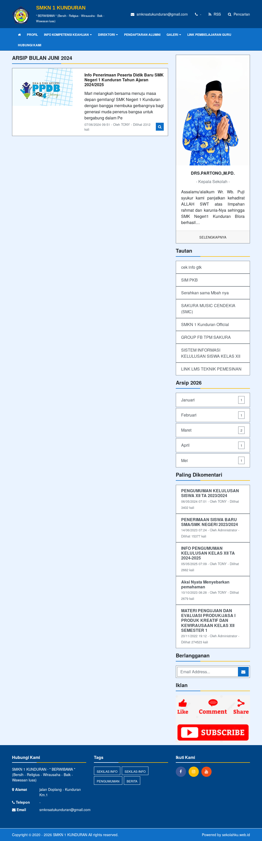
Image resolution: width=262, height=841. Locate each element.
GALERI (172, 34)
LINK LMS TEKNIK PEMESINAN (211, 369)
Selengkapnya (212, 237)
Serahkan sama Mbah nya (205, 293)
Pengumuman (108, 781)
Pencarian (241, 14)
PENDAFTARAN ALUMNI (142, 34)
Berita (132, 781)
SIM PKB (189, 280)
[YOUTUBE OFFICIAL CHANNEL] (213, 720)
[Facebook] (182, 771)
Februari (211, 415)
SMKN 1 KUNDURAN (69, 834)
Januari (211, 400)
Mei (211, 460)
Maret (211, 430)
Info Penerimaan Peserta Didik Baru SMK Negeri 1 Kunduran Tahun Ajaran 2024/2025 (124, 79)
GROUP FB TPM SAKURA (206, 337)
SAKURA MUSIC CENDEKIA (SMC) (208, 308)
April (211, 445)
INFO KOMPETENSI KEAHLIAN (66, 34)
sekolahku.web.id (236, 834)
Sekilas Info (107, 771)
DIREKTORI (106, 34)
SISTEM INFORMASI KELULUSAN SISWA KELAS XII (210, 353)
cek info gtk (191, 267)
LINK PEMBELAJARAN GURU (209, 34)
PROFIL (32, 34)
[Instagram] (195, 771)
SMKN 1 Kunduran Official (205, 324)
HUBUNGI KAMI (29, 45)
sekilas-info (135, 771)
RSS (217, 14)
